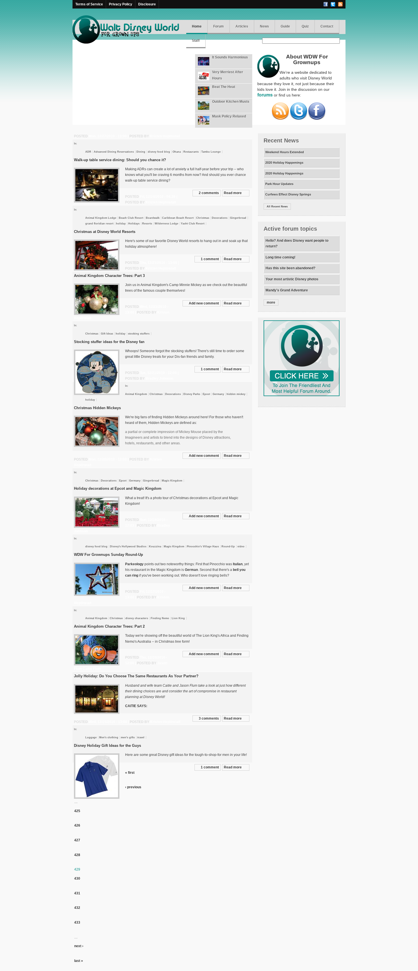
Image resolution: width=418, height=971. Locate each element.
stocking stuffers (139, 333)
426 (77, 825)
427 (77, 840)
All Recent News (277, 206)
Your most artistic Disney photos (292, 279)
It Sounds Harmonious (230, 57)
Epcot (206, 394)
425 (77, 811)
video (241, 546)
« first (129, 772)
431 (77, 893)
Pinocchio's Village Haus (203, 546)
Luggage (91, 737)
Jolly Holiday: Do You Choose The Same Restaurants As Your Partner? (136, 676)
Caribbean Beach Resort (178, 218)
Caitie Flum (92, 669)
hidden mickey (236, 394)
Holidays (134, 223)
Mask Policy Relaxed (229, 116)
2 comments (209, 193)
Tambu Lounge (211, 151)
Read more (233, 193)
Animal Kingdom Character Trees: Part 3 (109, 276)
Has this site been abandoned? (290, 268)
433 (77, 922)
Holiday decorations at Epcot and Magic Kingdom (118, 488)
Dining (140, 151)
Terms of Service (89, 4)
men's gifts (128, 737)
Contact (326, 26)
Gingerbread (238, 218)
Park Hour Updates (279, 184)
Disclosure (147, 4)
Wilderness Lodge (166, 223)
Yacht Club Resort (192, 223)
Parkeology (134, 564)
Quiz (305, 26)
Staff (196, 41)
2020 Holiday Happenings (284, 162)
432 (77, 907)
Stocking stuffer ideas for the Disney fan (109, 342)
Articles (241, 26)
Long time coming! (280, 257)
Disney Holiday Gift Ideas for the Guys (107, 745)
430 (77, 878)
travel (140, 737)
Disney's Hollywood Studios (128, 546)
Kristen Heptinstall (165, 136)
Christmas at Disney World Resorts (104, 232)
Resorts (147, 223)
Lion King (178, 618)
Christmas (202, 218)
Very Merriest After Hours (227, 75)
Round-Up (228, 546)
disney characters (136, 618)
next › (78, 946)
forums (265, 95)
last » (78, 960)
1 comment (210, 259)
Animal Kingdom (136, 394)
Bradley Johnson (159, 378)
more (271, 302)
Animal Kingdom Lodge (100, 218)
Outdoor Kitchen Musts (230, 101)
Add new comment (204, 303)
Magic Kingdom (172, 480)
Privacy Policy (120, 4)
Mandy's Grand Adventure (287, 290)
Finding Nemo (160, 618)
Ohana (177, 151)
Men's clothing (108, 737)
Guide (285, 26)
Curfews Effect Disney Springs (288, 194)
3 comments (209, 718)
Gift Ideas (107, 333)
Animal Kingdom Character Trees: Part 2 (109, 626)
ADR (88, 151)
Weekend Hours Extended (284, 152)
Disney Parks (191, 394)
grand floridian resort (99, 223)
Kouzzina (155, 546)
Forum (218, 26)
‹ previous (133, 787)
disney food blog (159, 151)
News (264, 26)
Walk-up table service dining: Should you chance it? (120, 160)
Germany (218, 394)
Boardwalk (153, 218)
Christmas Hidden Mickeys (97, 408)
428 (77, 855)
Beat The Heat (223, 87)
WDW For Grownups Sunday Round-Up (108, 554)
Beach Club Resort (131, 218)
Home (197, 26)
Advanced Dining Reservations (114, 151)
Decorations (219, 218)
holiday (121, 223)
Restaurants (191, 151)
